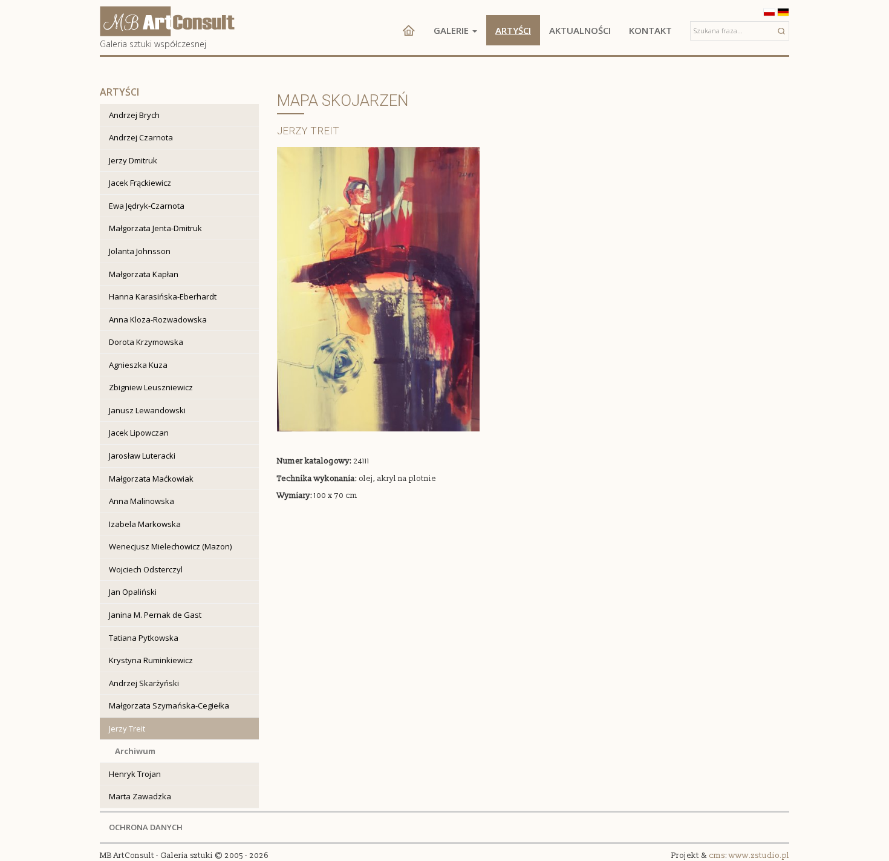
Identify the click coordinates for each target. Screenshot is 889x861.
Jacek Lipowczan (139, 432)
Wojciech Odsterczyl (146, 569)
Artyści (513, 30)
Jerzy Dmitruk (133, 160)
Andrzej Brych (134, 115)
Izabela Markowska (145, 524)
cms (717, 855)
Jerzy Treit (127, 728)
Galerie (452, 30)
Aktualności (580, 30)
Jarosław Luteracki (142, 455)
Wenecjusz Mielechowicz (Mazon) (170, 546)
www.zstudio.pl (759, 855)
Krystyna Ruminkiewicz (151, 660)
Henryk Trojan (135, 773)
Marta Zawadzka (140, 796)
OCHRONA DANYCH (146, 827)
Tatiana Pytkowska (143, 637)
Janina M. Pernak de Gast (155, 614)
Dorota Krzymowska (146, 341)
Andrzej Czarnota (141, 137)
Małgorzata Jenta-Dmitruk (155, 228)
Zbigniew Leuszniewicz (151, 387)
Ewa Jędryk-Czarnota (146, 205)
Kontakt (650, 30)
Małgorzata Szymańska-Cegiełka (169, 705)
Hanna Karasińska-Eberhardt (163, 296)
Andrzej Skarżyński (144, 683)
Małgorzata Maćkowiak (151, 478)
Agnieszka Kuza (138, 364)
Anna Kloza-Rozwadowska (158, 319)
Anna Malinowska (141, 501)
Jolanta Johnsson (140, 251)
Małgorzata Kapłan (143, 274)
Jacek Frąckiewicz (140, 182)
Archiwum (135, 750)
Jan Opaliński (133, 591)
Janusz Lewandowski (147, 410)
